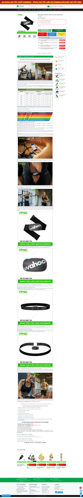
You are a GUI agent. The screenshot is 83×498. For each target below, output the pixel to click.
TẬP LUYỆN (50, 9)
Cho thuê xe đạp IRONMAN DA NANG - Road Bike (11, 494)
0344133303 (19, 488)
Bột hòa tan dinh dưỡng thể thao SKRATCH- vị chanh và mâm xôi (51, 467)
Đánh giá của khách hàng (45, 490)
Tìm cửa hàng (44, 491)
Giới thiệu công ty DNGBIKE (46, 486)
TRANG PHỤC (44, 9)
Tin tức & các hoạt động (45, 492)
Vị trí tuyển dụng (57, 487)
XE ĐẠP (25, 9)
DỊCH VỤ (55, 9)
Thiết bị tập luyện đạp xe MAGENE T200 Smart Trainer (21, 465)
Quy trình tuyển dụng (58, 486)
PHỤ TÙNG (34, 9)
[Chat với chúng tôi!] (81, 496)
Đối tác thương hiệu (45, 488)
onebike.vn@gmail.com (21, 489)
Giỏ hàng (54, 6)
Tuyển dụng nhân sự (45, 489)
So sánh (1, 497)
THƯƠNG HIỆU (19, 9)
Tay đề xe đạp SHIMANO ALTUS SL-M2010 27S (65, 94)
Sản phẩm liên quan (21, 449)
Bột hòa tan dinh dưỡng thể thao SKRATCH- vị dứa (41, 467)
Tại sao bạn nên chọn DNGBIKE (59, 489)
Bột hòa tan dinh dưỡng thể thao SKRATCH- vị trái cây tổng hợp (61, 467)
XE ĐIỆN (29, 9)
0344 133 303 (61, 65)
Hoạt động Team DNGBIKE (45, 487)
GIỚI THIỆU (60, 9)
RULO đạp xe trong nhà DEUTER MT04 (31, 467)
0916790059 (23, 488)
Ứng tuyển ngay (57, 488)
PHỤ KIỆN (39, 9)
